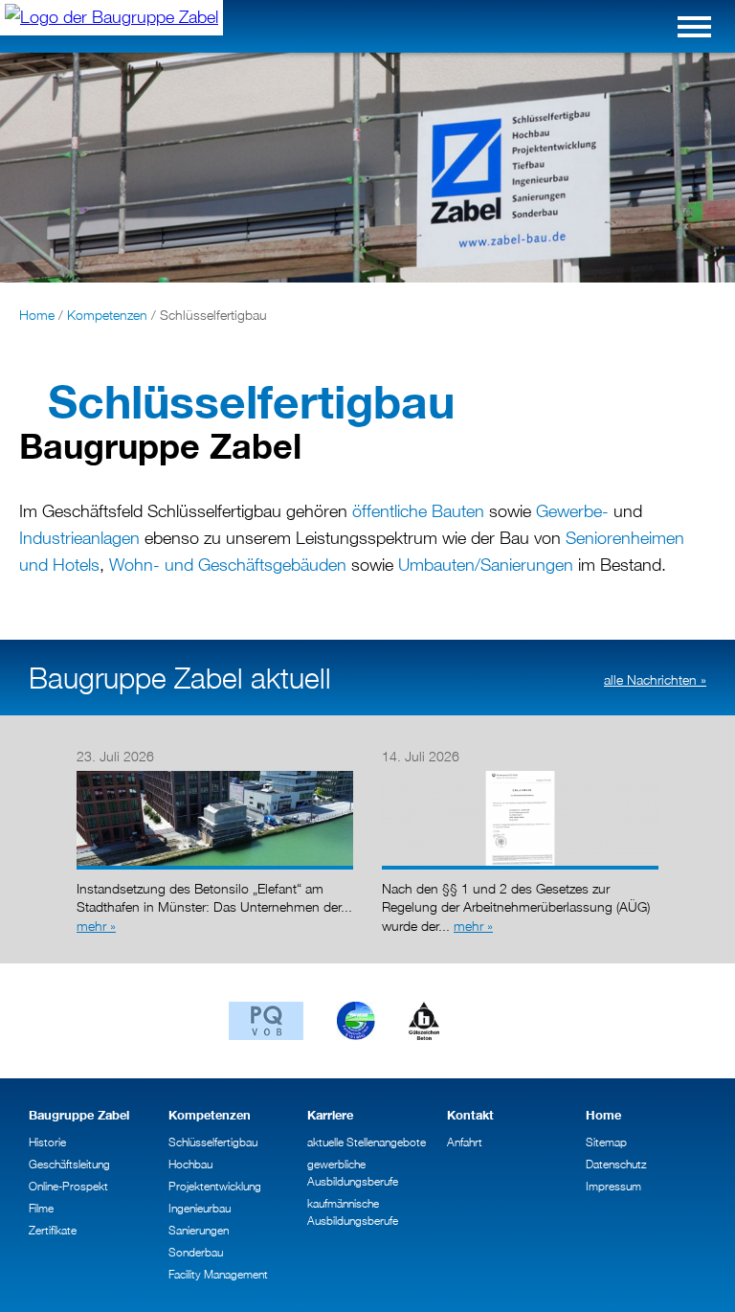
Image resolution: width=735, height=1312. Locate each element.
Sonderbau (195, 1252)
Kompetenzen (107, 314)
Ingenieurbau (199, 1208)
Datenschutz (616, 1164)
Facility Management (218, 1274)
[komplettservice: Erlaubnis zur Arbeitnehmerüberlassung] (520, 775)
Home (37, 314)
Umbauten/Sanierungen (485, 564)
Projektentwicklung (214, 1186)
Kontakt (470, 1115)
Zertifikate (53, 1230)
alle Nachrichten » (655, 679)
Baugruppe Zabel (79, 1115)
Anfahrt (464, 1142)
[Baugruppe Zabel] (111, 17)
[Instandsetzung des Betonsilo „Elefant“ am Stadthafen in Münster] (215, 775)
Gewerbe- (572, 511)
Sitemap (606, 1142)
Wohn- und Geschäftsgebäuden (227, 564)
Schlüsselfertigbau (212, 1142)
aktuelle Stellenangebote (366, 1142)
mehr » (96, 925)
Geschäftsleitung (69, 1164)
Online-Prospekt (68, 1186)
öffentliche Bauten (418, 511)
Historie (47, 1142)
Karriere (330, 1115)
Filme (41, 1208)
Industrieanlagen (79, 538)
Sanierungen (198, 1230)
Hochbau (190, 1164)
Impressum (613, 1186)
